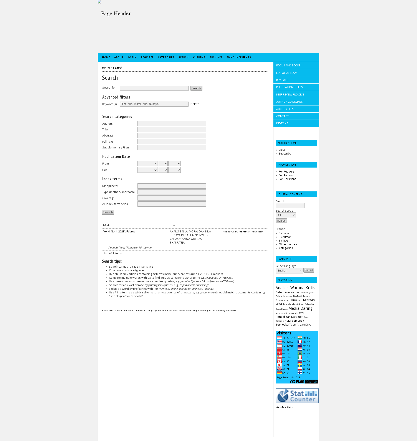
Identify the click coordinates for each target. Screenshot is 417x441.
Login (132, 57)
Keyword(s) (109, 104)
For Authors (286, 175)
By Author (285, 237)
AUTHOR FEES (285, 109)
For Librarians (287, 179)
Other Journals (288, 244)
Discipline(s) (110, 186)
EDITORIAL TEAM (286, 73)
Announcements (239, 57)
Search (184, 57)
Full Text (107, 141)
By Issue (284, 233)
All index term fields (115, 204)
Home (106, 57)
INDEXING (282, 123)
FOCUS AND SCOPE (288, 65)
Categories (286, 248)
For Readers (286, 171)
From (105, 163)
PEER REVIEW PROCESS (290, 94)
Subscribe (285, 153)
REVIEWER (282, 80)
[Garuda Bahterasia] (102, 323)
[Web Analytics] (297, 402)
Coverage (108, 198)
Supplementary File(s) (116, 147)
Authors (107, 123)
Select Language (286, 266)
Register (147, 57)
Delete (194, 104)
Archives (216, 57)
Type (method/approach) (118, 192)
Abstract (107, 135)
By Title (283, 240)
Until (105, 170)
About (119, 57)
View (282, 150)
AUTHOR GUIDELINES (289, 102)
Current (199, 57)
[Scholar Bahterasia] (102, 316)
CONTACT (282, 116)
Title (105, 129)
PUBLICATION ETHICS (289, 87)
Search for (109, 87)
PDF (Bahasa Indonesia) (249, 231)
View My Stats (284, 407)
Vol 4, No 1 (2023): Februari (120, 231)
